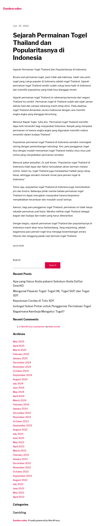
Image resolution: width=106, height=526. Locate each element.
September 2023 (22, 425)
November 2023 (22, 417)
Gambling (19, 512)
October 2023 (21, 421)
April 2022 (18, 497)
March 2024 (19, 400)
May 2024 (18, 392)
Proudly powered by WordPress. (44, 520)
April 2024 (18, 396)
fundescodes (12, 8)
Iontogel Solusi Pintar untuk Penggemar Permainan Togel (52, 306)
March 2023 (19, 450)
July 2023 (18, 434)
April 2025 (18, 345)
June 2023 (18, 438)
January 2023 (20, 459)
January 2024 (20, 408)
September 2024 (22, 375)
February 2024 (21, 404)
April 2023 (18, 446)
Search (17, 260)
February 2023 (21, 455)
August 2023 (20, 429)
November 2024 (22, 366)
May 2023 (18, 442)
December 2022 (22, 463)
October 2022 (21, 471)
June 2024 (18, 387)
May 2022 (18, 492)
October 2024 (21, 371)
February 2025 (21, 354)
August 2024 (20, 379)
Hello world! (54, 326)
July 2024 (18, 383)
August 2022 (20, 480)
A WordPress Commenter (32, 326)
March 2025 (19, 350)
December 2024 (22, 362)
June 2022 (18, 488)
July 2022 (18, 484)
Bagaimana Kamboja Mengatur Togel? (39, 311)
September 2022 (22, 476)
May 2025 (18, 341)
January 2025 (20, 358)
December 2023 (22, 413)
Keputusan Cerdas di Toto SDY (33, 300)
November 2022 (22, 467)
